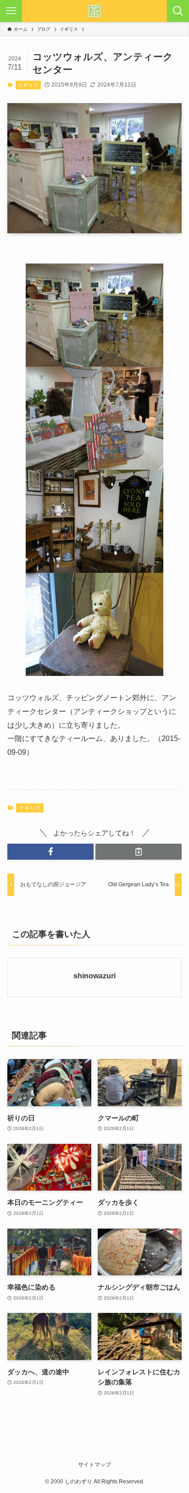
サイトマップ (94, 1464)
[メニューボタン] (11, 11)
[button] (50, 852)
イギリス (28, 85)
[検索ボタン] (178, 11)
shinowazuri (94, 976)
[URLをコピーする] (138, 852)
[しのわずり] (94, 11)
